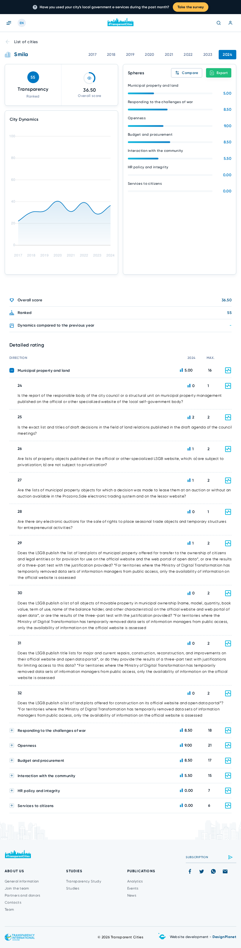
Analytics (135, 881)
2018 (111, 54)
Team (9, 909)
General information (22, 881)
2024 (227, 54)
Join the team (17, 888)
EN (22, 23)
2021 (169, 54)
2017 (92, 54)
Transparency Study (83, 881)
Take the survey (191, 7)
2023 (207, 54)
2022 (188, 54)
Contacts (13, 902)
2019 (130, 54)
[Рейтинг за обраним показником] (228, 385)
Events (132, 888)
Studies (72, 888)
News (131, 895)
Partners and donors (22, 895)
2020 (149, 54)
